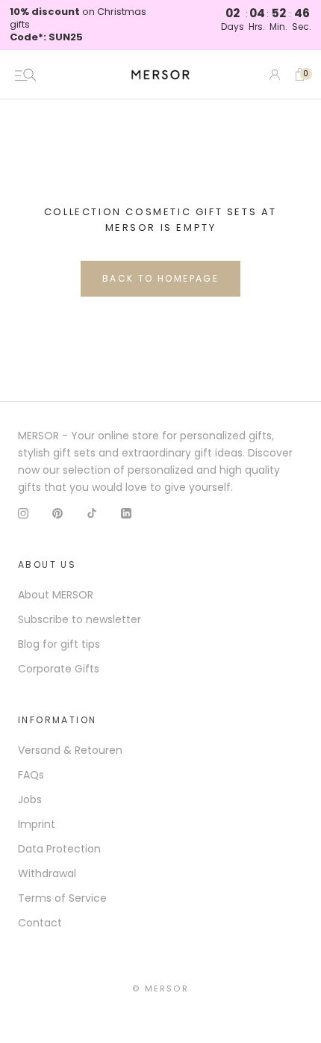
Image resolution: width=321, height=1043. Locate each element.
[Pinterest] (57, 513)
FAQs (31, 774)
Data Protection (59, 848)
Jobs (30, 799)
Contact (40, 922)
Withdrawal (47, 873)
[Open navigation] (25, 74)
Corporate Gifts (58, 668)
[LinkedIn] (126, 513)
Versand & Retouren (70, 750)
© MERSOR (160, 988)
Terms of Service (62, 898)
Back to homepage (160, 278)
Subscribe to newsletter (79, 619)
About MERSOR (55, 594)
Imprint (36, 824)
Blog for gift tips (59, 644)
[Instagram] (23, 513)
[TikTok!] (92, 513)
